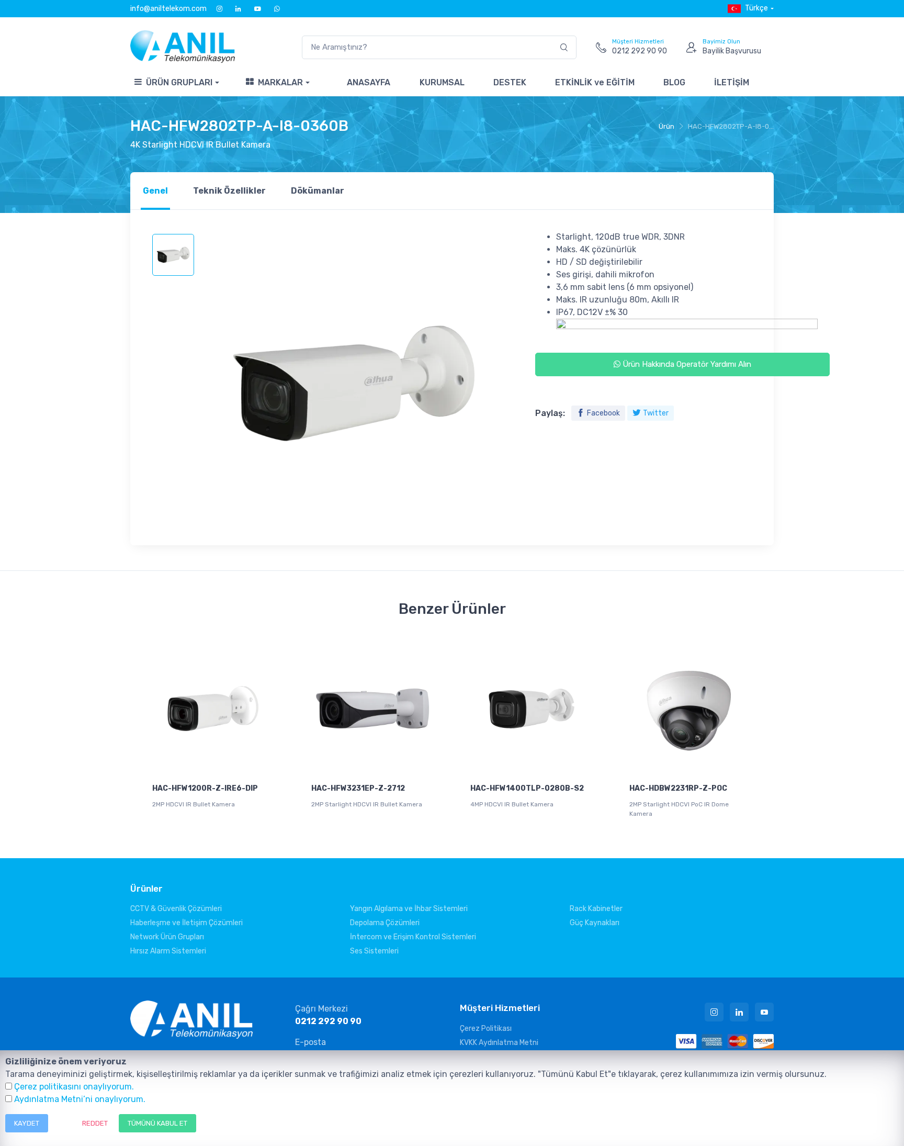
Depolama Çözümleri (385, 922)
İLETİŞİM (731, 82)
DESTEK (509, 82)
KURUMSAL (442, 82)
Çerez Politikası (486, 1028)
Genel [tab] (155, 191)
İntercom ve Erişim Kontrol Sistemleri (413, 936)
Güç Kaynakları (594, 922)
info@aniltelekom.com (168, 8)
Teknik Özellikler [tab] (229, 191)
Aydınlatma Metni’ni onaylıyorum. (79, 1099)
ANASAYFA (368, 82)
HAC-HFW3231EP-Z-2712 (358, 788)
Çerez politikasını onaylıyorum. (74, 1087)
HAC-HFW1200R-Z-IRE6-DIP (205, 788)
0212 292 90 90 (328, 1021)
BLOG (674, 82)
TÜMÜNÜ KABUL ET (157, 1123)
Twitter (656, 413)
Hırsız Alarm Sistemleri (168, 951)
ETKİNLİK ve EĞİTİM (595, 82)
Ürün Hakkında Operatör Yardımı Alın (685, 364)
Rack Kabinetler (596, 908)
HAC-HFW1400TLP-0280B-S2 (527, 788)
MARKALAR (280, 82)
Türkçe (756, 8)
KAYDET (26, 1123)
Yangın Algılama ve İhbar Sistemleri (409, 908)
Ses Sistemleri (374, 951)
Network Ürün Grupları (167, 936)
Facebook (603, 413)
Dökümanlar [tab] (317, 191)
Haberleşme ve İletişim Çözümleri (186, 922)
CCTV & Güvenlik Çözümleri (176, 908)
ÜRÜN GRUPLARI (179, 82)
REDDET (95, 1123)
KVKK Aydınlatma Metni (499, 1042)
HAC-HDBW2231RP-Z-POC (678, 788)
